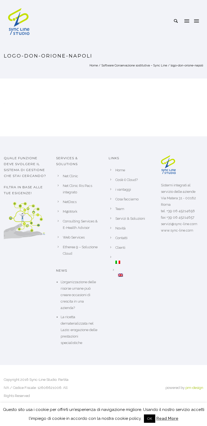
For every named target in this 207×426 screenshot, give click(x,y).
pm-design (194, 388)
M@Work (70, 212)
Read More (167, 418)
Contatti (121, 238)
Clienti (120, 248)
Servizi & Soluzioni (130, 218)
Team (119, 209)
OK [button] (149, 419)
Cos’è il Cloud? (126, 180)
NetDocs (70, 202)
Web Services (74, 237)
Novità (120, 228)
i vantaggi (123, 189)
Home (93, 65)
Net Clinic (70, 176)
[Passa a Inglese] (134, 275)
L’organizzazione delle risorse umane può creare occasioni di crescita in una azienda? (78, 295)
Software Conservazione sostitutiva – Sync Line (134, 65)
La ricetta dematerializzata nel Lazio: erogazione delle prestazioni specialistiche (79, 330)
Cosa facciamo (127, 199)
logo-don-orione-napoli (187, 65)
